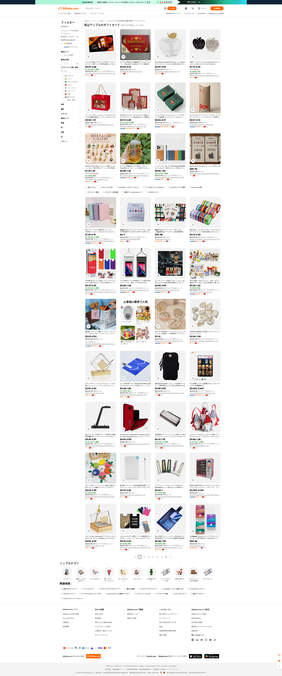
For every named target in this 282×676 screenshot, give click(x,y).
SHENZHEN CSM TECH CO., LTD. (131, 71)
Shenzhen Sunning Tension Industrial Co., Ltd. (100, 446)
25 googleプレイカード (197, 589)
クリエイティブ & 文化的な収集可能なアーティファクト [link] (126, 21)
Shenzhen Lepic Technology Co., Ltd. (132, 495)
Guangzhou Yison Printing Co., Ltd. (201, 125)
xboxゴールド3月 (107, 187)
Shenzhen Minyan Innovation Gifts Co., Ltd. (169, 177)
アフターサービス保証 (102, 626)
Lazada (141, 666)
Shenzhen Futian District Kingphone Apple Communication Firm (170, 446)
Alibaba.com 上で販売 (198, 614)
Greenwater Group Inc (162, 239)
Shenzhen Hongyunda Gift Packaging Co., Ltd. (100, 241)
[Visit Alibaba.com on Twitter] (201, 640)
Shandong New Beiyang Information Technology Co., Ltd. (205, 495)
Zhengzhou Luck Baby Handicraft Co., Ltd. (204, 341)
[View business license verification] (161, 673)
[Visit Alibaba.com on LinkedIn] (197, 640)
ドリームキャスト (88, 589)
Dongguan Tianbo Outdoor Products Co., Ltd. (100, 292)
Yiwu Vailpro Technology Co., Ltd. (201, 292)
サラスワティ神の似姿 (111, 192)
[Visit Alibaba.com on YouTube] (210, 640)
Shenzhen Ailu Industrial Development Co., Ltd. (205, 75)
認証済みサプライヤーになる (201, 626)
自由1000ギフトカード (70, 589)
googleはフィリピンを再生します (174, 589)
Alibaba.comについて (70, 609)
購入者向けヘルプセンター (168, 614)
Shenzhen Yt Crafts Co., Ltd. (94, 393)
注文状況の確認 (196, 622)
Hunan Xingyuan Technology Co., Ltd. (202, 393)
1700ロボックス (153, 192)
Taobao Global (150, 666)
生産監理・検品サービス (103, 631)
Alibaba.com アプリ (165, 656)
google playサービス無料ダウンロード (118, 593)
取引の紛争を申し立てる (167, 622)
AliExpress (109, 666)
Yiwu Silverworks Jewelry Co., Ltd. (96, 179)
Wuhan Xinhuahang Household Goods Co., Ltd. (135, 175)
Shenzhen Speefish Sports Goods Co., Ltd (134, 290)
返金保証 (98, 618)
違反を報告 (163, 635)
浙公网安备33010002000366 (177, 673)
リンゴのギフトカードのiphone (154, 187)
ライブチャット (164, 618)
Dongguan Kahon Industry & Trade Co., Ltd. (169, 393)
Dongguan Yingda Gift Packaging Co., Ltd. (169, 341)
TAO (158, 666)
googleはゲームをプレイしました (129, 187)
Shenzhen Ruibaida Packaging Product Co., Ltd (100, 344)
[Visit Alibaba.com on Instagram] (206, 640)
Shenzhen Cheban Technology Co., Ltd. (133, 395)
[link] (279, 655)
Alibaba (86, 21)
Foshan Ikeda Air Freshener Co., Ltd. (167, 290)
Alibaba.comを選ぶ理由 (71, 614)
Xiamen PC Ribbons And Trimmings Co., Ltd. (205, 239)
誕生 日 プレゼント (198, 593)
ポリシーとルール (101, 635)
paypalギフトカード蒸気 (178, 187)
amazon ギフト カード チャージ (73, 598)
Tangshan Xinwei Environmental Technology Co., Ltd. (205, 173)
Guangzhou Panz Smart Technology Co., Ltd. (100, 73)
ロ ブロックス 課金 (162, 593)
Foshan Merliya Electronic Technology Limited (135, 444)
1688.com (118, 666)
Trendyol (164, 666)
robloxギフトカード (69, 593)
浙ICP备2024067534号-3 (197, 673)
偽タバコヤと (92, 187)
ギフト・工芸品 (98, 21)
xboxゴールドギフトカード (149, 589)
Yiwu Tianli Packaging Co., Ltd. (165, 125)
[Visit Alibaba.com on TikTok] (214, 640)
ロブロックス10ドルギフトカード (110, 589)
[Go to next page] (171, 557)
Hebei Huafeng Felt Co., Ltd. (199, 446)
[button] (165, 8)
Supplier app (151, 656)
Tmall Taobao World (130, 666)
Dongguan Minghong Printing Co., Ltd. (133, 126)
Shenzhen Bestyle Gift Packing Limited (168, 496)
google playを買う (197, 187)
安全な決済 (99, 614)
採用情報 (66, 626)
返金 (160, 626)
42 (166, 557)
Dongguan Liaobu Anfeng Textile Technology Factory (100, 496)
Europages (173, 666)
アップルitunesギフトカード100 (91, 593)
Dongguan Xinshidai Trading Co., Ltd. (167, 71)
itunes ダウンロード (180, 593)
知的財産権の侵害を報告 (167, 631)
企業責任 (66, 622)
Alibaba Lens (67, 656)
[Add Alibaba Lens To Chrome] (93, 656)
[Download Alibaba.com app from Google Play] (211, 656)
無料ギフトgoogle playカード (133, 192)
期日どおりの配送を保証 (103, 622)
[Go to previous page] (135, 557)
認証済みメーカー (133, 614)
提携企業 (194, 631)
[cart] (193, 9)
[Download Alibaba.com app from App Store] (195, 656)
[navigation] (71, 289)
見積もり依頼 (131, 618)
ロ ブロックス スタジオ (143, 593)
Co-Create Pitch (68, 618)
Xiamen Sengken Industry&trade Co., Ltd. (99, 125)
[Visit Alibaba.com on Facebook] (192, 640)
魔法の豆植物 (131, 589)
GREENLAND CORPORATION (130, 239)
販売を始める (196, 618)
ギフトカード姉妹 (93, 192)
